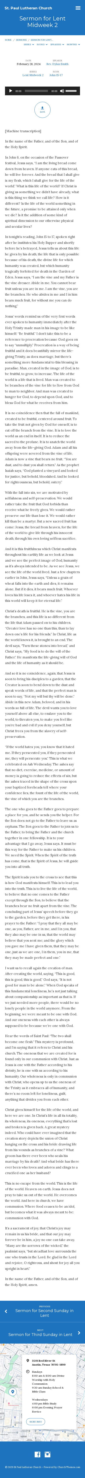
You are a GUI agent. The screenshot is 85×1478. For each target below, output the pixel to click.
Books (41, 44)
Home (8, 39)
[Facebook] (37, 1455)
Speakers (56, 44)
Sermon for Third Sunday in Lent (40, 1334)
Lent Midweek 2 (33, 75)
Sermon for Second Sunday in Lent (44, 1313)
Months (72, 44)
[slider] (72, 90)
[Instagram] (47, 1455)
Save (42, 111)
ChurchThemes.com (69, 1467)
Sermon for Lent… (42, 39)
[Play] (10, 91)
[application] (42, 91)
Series (28, 44)
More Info (36, 1421)
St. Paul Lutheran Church (28, 8)
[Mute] (62, 91)
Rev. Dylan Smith (57, 64)
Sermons (21, 39)
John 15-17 (56, 75)
